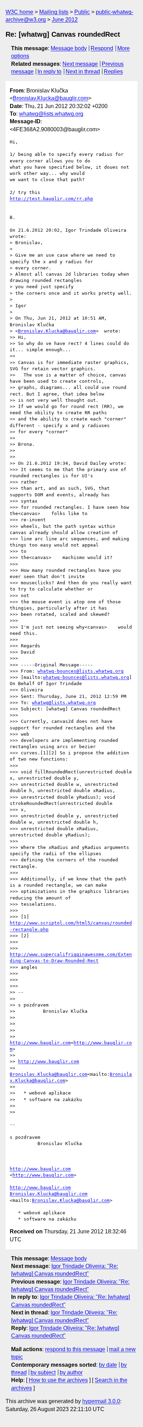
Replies (113, 71)
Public (82, 12)
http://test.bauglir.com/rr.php (51, 198)
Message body (69, 48)
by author (71, 1372)
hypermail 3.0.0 (101, 1401)
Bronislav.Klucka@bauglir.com (50, 98)
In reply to (49, 71)
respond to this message (75, 1349)
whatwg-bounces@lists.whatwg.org (80, 671)
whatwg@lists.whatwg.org (51, 114)
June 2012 (65, 20)
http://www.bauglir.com (40, 1042)
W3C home (19, 12)
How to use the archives (58, 1380)
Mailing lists (53, 12)
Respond (102, 48)
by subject (43, 1372)
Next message (80, 64)
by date (108, 1365)
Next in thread (83, 71)
